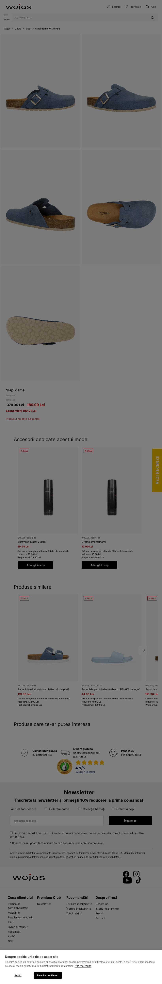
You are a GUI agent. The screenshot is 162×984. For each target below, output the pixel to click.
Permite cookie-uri (47, 975)
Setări (17, 975)
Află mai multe (83, 965)
